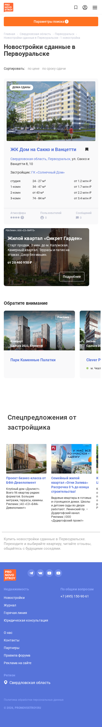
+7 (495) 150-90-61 (74, 596)
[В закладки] (87, 151)
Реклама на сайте (17, 663)
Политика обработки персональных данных (34, 699)
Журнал (10, 605)
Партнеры (11, 648)
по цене (33, 68)
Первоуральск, (59, 159)
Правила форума (17, 655)
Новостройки (14, 598)
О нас (8, 633)
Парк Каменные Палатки (33, 360)
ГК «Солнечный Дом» (48, 172)
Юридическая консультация (26, 620)
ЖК (43, 149)
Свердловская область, (28, 159)
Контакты (11, 640)
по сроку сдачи (54, 68)
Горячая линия (15, 613)
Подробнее (72, 277)
